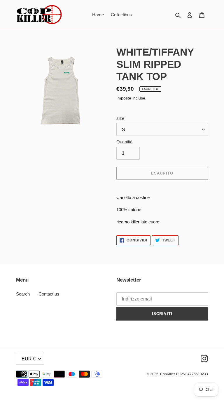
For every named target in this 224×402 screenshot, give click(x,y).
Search (23, 293)
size (120, 118)
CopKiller (167, 374)
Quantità (124, 141)
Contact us (48, 293)
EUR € (29, 358)
